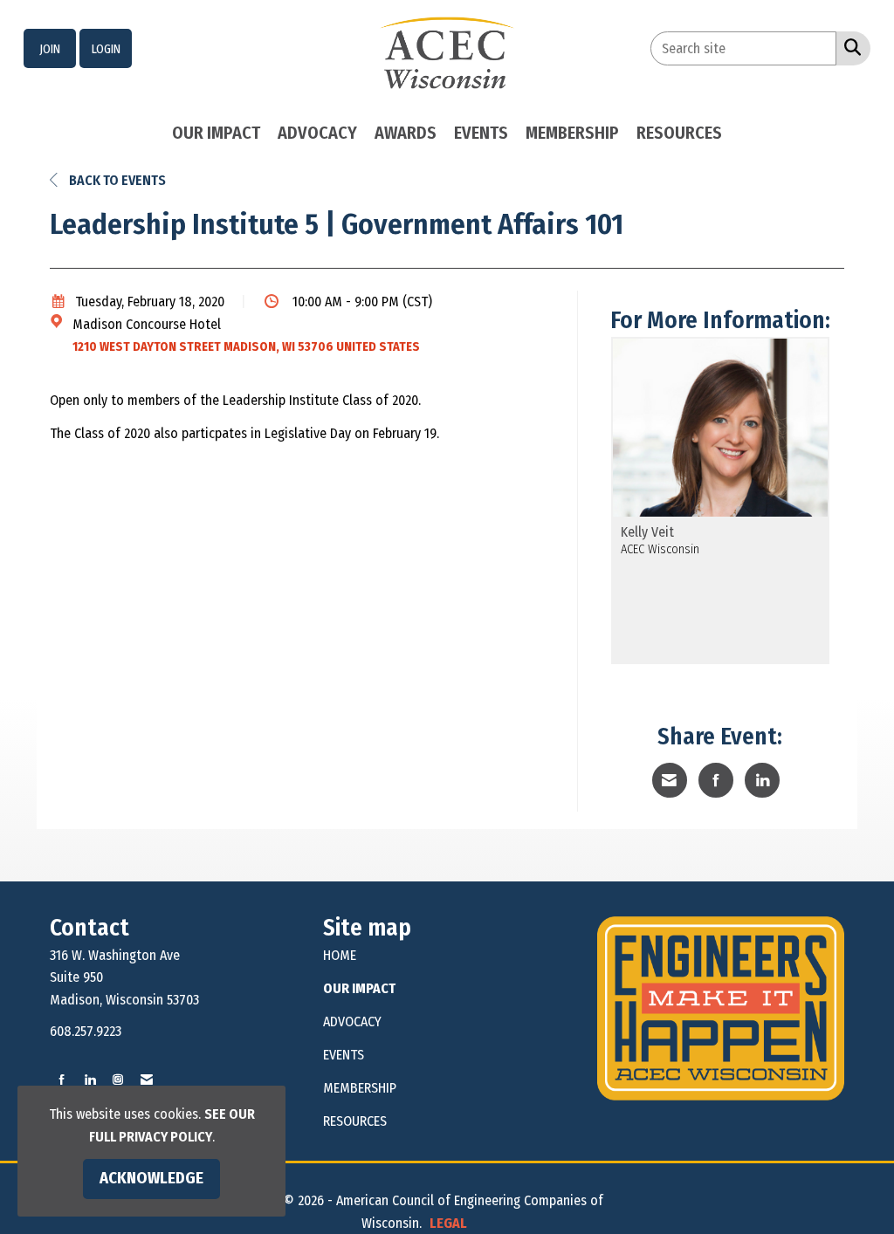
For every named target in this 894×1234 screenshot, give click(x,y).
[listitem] (50, 49)
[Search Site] (849, 47)
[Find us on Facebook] (62, 1080)
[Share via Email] (669, 780)
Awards (406, 132)
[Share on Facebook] (715, 780)
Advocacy (317, 132)
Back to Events (116, 180)
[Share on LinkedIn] (762, 780)
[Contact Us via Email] (147, 1080)
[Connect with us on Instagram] (118, 1080)
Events (481, 132)
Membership (572, 132)
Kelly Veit (647, 532)
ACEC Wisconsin (660, 549)
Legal (448, 1223)
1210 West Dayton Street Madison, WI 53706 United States (246, 346)
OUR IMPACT (359, 988)
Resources (679, 132)
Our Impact (216, 132)
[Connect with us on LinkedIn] (90, 1080)
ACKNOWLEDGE (151, 1178)
